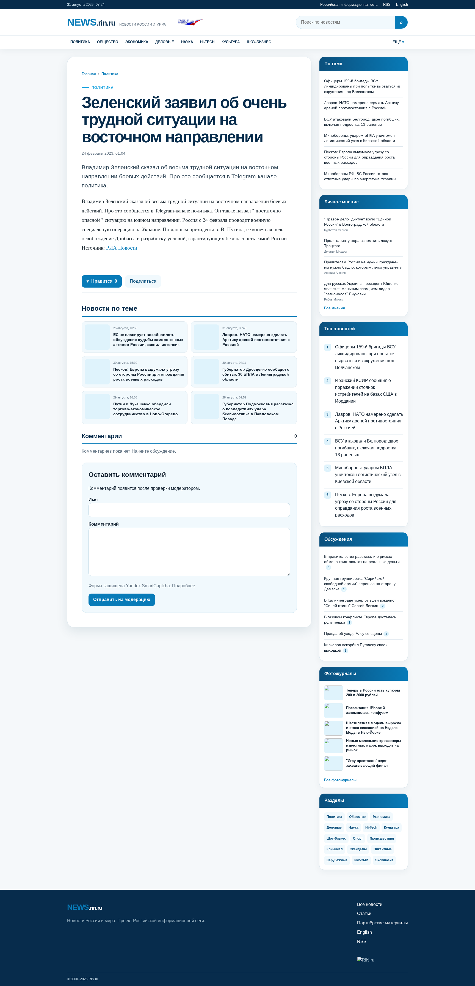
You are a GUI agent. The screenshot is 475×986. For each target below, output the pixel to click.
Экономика (136, 42)
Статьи (364, 913)
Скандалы (358, 849)
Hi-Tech (207, 42)
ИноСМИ (361, 860)
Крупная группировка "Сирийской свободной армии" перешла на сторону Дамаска (360, 583)
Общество (107, 42)
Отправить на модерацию (121, 599)
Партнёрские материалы (382, 923)
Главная (89, 74)
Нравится (101, 281)
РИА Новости (121, 247)
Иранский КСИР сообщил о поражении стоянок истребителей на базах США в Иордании (366, 390)
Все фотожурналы (340, 780)
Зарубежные (337, 860)
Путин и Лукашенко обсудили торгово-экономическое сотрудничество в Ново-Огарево (145, 409)
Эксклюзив (384, 860)
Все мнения (334, 308)
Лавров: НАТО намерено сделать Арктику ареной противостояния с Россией (256, 339)
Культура (231, 42)
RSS (387, 4)
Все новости (369, 904)
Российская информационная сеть (349, 4)
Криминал (335, 849)
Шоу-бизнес (259, 42)
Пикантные (383, 849)
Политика (80, 42)
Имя (93, 499)
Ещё (397, 42)
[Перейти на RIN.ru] (187, 22)
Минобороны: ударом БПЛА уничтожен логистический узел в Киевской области (368, 474)
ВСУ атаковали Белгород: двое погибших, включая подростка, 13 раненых (366, 448)
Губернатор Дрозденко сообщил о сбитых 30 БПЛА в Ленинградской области (255, 374)
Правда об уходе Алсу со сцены (353, 633)
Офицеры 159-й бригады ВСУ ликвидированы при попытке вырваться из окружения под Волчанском (362, 86)
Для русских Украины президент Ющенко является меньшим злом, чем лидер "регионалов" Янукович (361, 288)
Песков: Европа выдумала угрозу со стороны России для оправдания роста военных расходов (148, 374)
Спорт (358, 838)
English (402, 4)
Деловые (164, 42)
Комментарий (104, 524)
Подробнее (183, 585)
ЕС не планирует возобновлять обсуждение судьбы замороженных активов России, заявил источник (148, 339)
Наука (187, 42)
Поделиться (143, 281)
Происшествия (382, 838)
